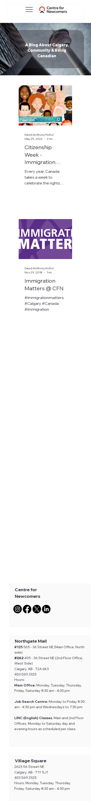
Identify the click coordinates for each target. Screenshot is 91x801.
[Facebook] (27, 609)
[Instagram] (17, 609)
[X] (37, 609)
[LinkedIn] (46, 609)
